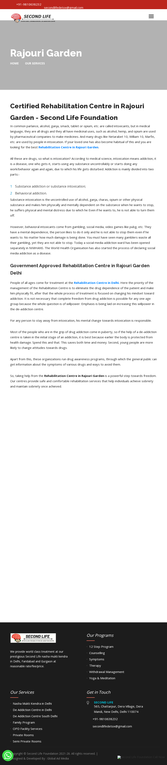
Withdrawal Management (106, 672)
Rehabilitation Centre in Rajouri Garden (68, 147)
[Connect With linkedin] (140, 4)
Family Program (24, 722)
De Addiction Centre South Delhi (35, 716)
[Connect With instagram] (155, 4)
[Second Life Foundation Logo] (33, 16)
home (14, 63)
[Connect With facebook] (116, 4)
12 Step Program (101, 647)
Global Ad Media (58, 758)
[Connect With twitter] (124, 4)
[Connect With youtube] (147, 4)
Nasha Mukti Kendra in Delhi (32, 703)
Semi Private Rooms (27, 741)
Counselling (97, 653)
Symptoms (96, 659)
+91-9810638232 (28, 4)
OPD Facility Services (27, 729)
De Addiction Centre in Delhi (32, 710)
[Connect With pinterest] (132, 4)
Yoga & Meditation (102, 678)
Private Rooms (23, 735)
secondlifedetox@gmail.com (63, 7)
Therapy (95, 665)
